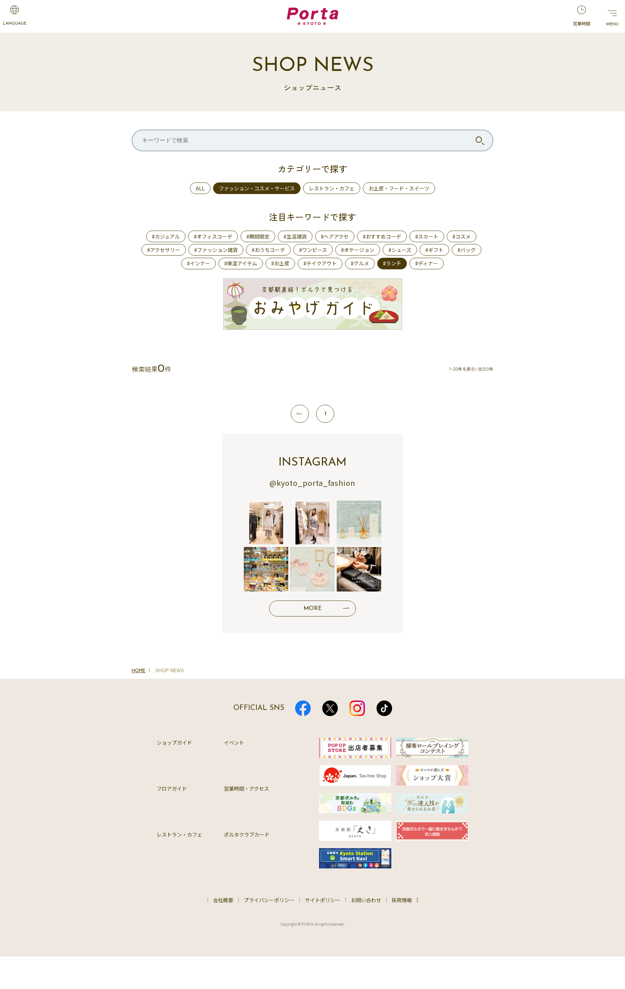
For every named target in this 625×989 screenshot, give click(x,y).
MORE (312, 608)
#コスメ (461, 236)
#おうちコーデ (268, 249)
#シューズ (399, 249)
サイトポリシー (322, 899)
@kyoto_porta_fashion (312, 482)
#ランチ (392, 263)
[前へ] (300, 414)
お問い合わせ (366, 899)
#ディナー (426, 263)
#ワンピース (313, 249)
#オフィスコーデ (213, 236)
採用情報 (402, 899)
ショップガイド (174, 742)
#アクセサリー (163, 249)
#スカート (426, 236)
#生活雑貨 (295, 236)
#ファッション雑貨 (216, 249)
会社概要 (223, 899)
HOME (138, 670)
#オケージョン (357, 249)
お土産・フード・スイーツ (399, 188)
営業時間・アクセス (246, 788)
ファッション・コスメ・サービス (257, 188)
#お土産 (280, 263)
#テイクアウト (320, 263)
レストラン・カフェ (331, 188)
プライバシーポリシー (269, 899)
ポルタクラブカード (246, 834)
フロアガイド (172, 788)
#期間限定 (257, 236)
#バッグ (467, 249)
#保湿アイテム (240, 263)
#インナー (198, 263)
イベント (234, 742)
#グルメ (360, 263)
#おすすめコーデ (382, 236)
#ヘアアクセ (335, 236)
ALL (200, 188)
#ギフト (434, 249)
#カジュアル (166, 236)
